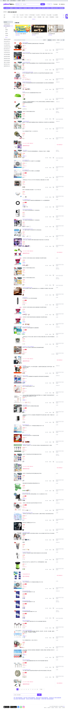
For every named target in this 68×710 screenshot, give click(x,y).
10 (37, 689)
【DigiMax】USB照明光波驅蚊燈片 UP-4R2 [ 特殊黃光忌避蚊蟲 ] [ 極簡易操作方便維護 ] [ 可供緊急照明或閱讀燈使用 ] (38, 102)
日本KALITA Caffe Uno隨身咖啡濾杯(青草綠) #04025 (31, 92)
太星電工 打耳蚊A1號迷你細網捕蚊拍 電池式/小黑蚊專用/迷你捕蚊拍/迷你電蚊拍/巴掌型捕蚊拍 (38, 64)
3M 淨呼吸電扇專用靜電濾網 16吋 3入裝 (29, 611)
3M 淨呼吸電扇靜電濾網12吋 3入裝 (28, 601)
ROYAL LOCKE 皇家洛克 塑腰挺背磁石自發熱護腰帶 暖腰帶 (33, 347)
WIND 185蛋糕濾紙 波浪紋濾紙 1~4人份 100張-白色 (31, 189)
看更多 (48, 8)
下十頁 (41, 689)
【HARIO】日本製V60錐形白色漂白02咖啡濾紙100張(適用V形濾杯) (34, 307)
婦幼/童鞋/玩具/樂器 (7, 56)
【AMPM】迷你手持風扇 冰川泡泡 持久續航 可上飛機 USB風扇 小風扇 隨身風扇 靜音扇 (37, 513)
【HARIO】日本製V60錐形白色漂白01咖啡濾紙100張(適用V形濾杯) (34, 258)
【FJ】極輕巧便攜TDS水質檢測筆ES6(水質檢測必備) (31, 229)
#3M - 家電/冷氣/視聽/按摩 (18, 697)
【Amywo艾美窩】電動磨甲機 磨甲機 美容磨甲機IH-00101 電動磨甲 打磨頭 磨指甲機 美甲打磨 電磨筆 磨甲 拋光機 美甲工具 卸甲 (38, 396)
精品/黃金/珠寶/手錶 (7, 41)
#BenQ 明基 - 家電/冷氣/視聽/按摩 (29, 697)
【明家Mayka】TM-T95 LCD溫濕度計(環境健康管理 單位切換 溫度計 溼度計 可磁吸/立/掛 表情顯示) (38, 415)
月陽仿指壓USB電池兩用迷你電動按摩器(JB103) (31, 483)
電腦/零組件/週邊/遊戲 (7, 39)
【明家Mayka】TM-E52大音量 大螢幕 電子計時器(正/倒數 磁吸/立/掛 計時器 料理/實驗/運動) (38, 337)
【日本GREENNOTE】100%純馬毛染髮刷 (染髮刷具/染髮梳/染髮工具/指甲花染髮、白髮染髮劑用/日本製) (38, 367)
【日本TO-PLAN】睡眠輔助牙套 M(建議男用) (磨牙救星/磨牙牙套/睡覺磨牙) (35, 376)
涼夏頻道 (34, 8)
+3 (30, 89)
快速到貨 (25, 8)
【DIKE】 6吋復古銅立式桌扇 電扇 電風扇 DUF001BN (32, 502)
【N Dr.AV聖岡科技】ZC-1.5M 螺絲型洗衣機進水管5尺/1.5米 (33, 425)
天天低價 (29, 8)
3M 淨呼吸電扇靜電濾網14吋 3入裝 (28, 591)
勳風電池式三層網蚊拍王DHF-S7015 (28, 522)
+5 (30, 59)
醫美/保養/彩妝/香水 (7, 48)
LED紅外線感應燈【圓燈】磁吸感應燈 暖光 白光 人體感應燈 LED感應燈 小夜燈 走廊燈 (37, 288)
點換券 (11, 8)
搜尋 (39, 694)
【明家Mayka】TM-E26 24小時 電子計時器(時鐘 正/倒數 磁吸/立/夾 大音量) (35, 179)
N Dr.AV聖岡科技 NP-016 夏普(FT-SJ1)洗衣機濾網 (31, 161)
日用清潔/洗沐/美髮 (7, 50)
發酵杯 (23, 542)
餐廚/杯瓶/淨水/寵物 (7, 58)
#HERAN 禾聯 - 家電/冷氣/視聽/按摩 (47, 698)
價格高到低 (54, 39)
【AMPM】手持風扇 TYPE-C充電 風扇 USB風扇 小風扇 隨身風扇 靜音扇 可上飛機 (37, 445)
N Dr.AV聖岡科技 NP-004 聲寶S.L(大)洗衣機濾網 (31, 170)
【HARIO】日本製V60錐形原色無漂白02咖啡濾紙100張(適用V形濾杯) (34, 317)
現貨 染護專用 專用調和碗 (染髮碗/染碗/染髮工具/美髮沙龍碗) (33, 43)
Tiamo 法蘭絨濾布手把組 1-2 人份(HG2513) (30, 131)
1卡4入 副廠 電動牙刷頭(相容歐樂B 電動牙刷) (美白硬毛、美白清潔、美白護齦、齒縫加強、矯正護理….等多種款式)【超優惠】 (38, 632)
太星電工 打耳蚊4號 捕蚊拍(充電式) (28, 111)
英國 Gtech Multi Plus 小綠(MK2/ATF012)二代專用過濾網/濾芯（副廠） (34, 561)
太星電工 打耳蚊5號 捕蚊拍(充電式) (28, 277)
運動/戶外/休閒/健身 (7, 62)
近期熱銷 (58, 39)
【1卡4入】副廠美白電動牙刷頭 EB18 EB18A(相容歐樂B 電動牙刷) (34, 621)
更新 (63, 706)
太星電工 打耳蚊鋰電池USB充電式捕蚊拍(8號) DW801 (32, 454)
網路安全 (56, 707)
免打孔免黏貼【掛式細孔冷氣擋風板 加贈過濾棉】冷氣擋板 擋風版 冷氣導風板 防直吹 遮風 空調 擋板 (38, 650)
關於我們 (49, 707)
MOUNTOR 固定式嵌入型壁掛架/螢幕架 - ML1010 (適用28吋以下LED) (34, 494)
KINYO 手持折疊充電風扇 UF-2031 (28, 386)
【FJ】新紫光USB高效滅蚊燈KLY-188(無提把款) (31, 210)
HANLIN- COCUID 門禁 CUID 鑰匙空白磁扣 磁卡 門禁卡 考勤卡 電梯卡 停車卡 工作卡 (37, 53)
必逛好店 (39, 8)
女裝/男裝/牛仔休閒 (7, 43)
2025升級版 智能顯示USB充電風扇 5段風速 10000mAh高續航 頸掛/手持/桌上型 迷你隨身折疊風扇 (38, 534)
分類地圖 (63, 707)
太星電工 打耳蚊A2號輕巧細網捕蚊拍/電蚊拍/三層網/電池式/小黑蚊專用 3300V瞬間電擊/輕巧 (38, 123)
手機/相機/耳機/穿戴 (7, 24)
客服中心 (45, 707)
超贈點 (62, 8)
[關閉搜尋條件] (21, 4)
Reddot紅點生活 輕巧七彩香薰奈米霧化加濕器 (30, 405)
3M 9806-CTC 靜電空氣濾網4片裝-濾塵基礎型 (30, 327)
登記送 (16, 8)
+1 (30, 246)
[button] (14, 30)
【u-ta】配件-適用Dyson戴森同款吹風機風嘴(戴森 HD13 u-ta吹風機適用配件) (36, 200)
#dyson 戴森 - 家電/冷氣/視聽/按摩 (19, 698)
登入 (49, 4)
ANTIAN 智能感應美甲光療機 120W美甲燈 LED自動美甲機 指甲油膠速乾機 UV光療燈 (37, 73)
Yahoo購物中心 (8, 4)
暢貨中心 (20, 8)
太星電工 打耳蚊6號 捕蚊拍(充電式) (28, 267)
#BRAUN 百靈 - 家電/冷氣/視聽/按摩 (42, 697)
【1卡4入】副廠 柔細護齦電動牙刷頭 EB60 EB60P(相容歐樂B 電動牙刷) (35, 660)
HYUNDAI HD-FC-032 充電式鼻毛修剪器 (29, 298)
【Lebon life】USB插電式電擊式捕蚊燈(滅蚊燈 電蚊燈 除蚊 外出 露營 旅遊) (35, 239)
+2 (30, 79)
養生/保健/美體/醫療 (7, 54)
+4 (30, 226)
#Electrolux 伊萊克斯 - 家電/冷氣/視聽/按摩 (33, 698)
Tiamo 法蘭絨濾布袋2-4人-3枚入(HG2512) (29, 640)
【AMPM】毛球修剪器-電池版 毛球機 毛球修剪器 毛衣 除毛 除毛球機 (34, 553)
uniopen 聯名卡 (55, 8)
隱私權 (60, 707)
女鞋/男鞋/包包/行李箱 (7, 46)
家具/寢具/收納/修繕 (7, 60)
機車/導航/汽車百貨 (7, 64)
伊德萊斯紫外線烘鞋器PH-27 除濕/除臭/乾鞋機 (30, 435)
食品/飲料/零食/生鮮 (7, 52)
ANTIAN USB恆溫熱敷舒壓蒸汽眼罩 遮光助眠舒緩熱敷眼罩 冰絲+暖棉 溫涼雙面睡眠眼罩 (38, 82)
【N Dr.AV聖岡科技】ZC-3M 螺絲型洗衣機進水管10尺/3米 (32, 582)
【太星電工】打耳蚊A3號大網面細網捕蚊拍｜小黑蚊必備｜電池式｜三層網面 (36, 151)
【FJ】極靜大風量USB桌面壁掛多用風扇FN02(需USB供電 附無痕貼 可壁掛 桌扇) (36, 670)
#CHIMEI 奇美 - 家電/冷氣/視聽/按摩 (55, 697)
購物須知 (53, 707)
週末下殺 (43, 8)
